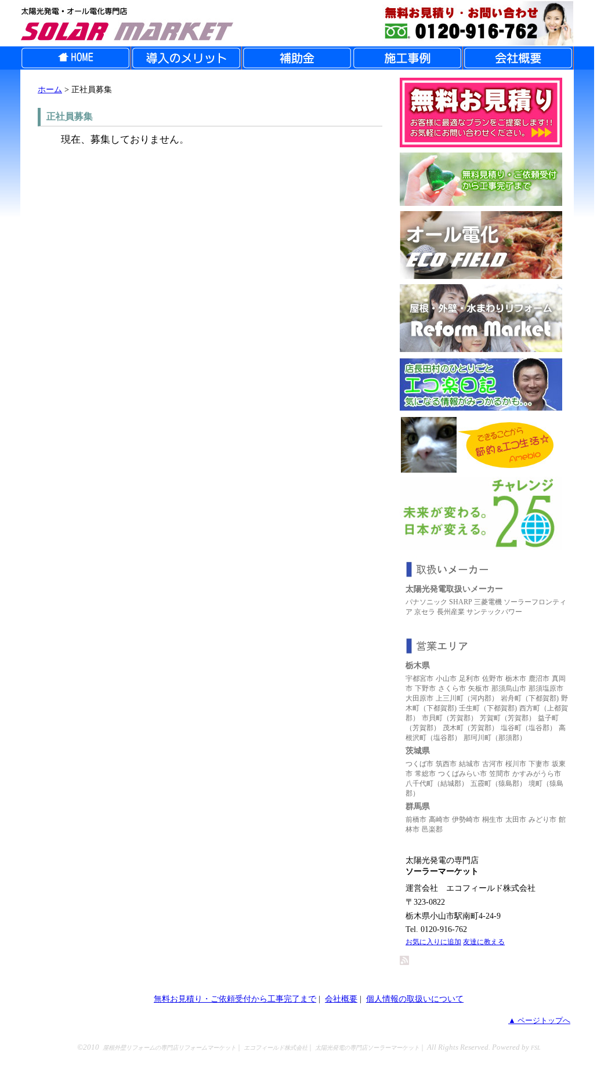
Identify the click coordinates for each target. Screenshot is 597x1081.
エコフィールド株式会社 (275, 1047)
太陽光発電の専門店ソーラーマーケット (367, 1047)
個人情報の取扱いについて (415, 998)
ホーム (50, 89)
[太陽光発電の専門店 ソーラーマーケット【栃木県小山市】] (297, 23)
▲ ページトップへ (539, 1021)
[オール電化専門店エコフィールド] (481, 276)
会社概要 (341, 998)
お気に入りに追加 (433, 942)
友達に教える (484, 942)
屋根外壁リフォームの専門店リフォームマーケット (169, 1047)
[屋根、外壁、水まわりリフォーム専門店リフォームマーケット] (481, 349)
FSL (536, 1047)
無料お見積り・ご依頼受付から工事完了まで (235, 998)
